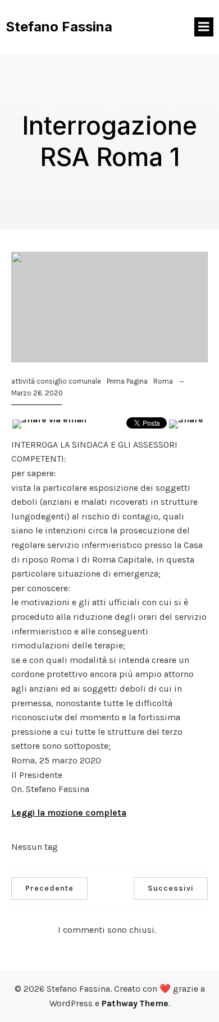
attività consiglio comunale (56, 381)
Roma (163, 381)
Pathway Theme (135, 1003)
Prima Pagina (127, 381)
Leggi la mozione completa (68, 812)
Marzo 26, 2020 (37, 393)
